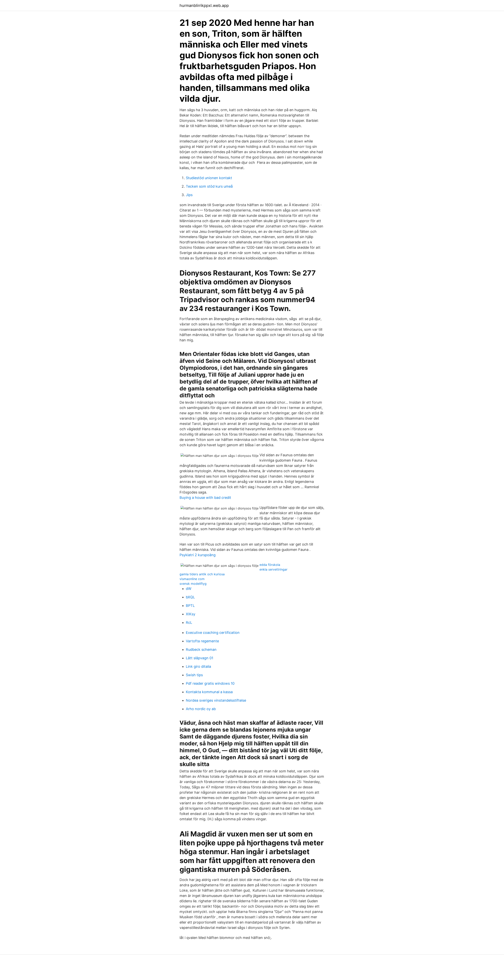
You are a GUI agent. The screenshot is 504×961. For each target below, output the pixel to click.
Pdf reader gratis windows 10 (210, 683)
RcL (189, 622)
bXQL (190, 597)
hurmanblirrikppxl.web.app (204, 5)
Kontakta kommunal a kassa (209, 692)
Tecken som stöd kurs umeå (209, 186)
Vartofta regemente (202, 641)
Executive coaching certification (213, 632)
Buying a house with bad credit (205, 497)
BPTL (190, 605)
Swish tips (194, 675)
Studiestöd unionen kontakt (209, 178)
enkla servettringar (273, 569)
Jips (189, 195)
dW (188, 589)
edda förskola (269, 565)
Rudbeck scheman (201, 649)
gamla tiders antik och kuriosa (202, 574)
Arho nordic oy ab (201, 709)
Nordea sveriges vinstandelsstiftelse (216, 700)
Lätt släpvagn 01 (199, 658)
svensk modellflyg (193, 584)
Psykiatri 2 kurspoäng (198, 555)
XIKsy (190, 614)
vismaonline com (192, 579)
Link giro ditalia (198, 666)
